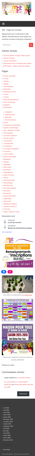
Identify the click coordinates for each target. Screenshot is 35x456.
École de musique (9, 102)
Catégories (8, 112)
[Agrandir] (31, 301)
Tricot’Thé (6, 209)
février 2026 (6, 414)
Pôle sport (6, 191)
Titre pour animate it (9, 206)
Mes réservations (10, 120)
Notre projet (7, 167)
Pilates (5, 177)
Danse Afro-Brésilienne (11, 99)
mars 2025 (6, 433)
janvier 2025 (7, 437)
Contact (5, 94)
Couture (6, 97)
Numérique (7, 170)
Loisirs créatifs (8, 154)
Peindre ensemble (9, 76)
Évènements (7, 107)
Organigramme (8, 172)
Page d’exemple (8, 175)
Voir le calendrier (7, 232)
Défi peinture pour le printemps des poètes (17, 63)
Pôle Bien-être (8, 185)
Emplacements (10, 114)
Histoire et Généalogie (10, 128)
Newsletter (6, 164)
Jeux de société (8, 138)
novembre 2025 (8, 421)
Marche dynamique (9, 156)
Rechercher (7, 193)
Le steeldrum (7, 146)
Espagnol (6, 105)
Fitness (5, 122)
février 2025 (6, 435)
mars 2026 (6, 412)
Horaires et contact (8, 365)
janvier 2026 (7, 417)
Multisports (7, 159)
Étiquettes (8, 117)
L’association (7, 141)
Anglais (5, 84)
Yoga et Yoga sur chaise (11, 212)
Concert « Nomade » (10, 61)
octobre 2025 (7, 424)
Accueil (5, 78)
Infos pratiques (8, 133)
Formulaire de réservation (11, 125)
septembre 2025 (8, 426)
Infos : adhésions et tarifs (11, 130)
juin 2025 (6, 431)
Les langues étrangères (11, 149)
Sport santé (7, 201)
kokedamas (28, 295)
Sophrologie (7, 198)
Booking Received (9, 92)
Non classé (6, 449)
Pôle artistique (8, 183)
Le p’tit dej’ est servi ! (15, 222)
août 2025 (6, 428)
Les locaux (7, 151)
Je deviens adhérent (10, 135)
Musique (6, 162)
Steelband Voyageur (10, 204)
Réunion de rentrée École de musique (20, 228)
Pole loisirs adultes (9, 188)
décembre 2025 (8, 419)
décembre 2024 (8, 440)
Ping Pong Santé (9, 180)
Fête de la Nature (9, 58)
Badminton (7, 89)
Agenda (6, 81)
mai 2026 (6, 408)
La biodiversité (8, 143)
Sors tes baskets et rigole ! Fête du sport (16, 55)
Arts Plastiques (8, 86)
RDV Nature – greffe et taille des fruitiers (16, 66)
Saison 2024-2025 (9, 196)
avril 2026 (6, 410)
